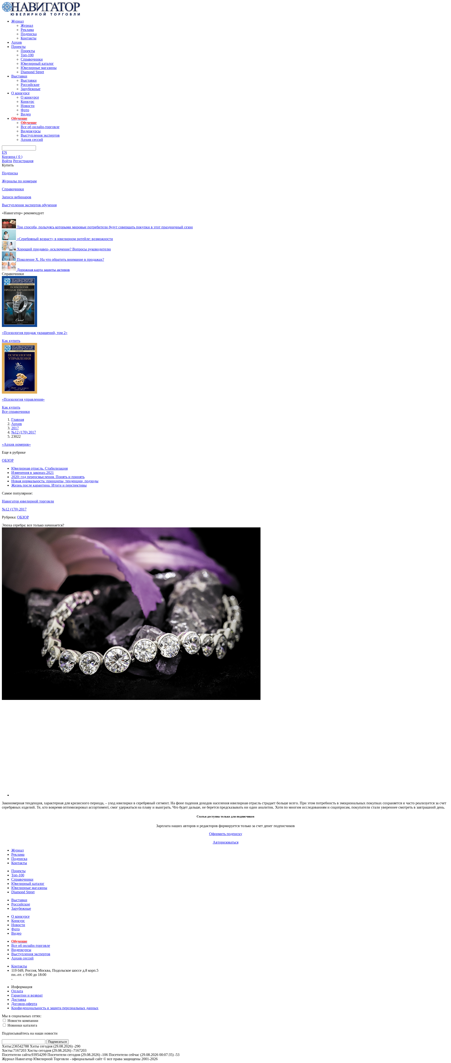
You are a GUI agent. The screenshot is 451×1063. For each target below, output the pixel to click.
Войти (7, 161)
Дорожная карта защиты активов (43, 270)
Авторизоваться (225, 842)
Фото (25, 110)
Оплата (17, 991)
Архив (16, 42)
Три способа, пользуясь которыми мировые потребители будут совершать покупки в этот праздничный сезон (105, 227)
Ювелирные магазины (39, 68)
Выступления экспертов (40, 135)
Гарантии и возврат (27, 995)
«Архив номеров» (16, 444)
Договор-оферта (24, 1004)
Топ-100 (27, 55)
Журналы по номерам (19, 181)
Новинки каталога (22, 1025)
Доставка (18, 1000)
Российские (30, 85)
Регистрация (23, 161)
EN (4, 152)
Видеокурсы (31, 131)
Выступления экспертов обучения (29, 205)
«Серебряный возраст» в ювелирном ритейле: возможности (65, 239)
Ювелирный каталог (37, 63)
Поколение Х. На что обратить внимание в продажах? (60, 259)
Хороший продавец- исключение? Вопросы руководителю (64, 249)
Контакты (28, 38)
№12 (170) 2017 (14, 509)
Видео (26, 114)
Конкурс (27, 102)
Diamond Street (32, 72)
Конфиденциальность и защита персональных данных (54, 1008)
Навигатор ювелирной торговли (28, 501)
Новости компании (22, 1021)
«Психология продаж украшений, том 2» (34, 333)
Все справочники (16, 412)
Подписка (29, 34)
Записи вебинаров (16, 197)
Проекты (18, 47)
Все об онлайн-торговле (40, 127)
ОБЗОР (8, 460)
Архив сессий (32, 140)
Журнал (17, 21)
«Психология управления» (23, 399)
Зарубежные (30, 89)
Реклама (27, 30)
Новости (28, 106)
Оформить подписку (225, 834)
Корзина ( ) (12, 157)
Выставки (19, 76)
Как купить (11, 341)
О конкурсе (20, 93)
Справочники (32, 59)
